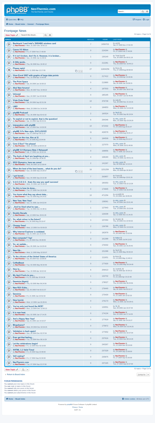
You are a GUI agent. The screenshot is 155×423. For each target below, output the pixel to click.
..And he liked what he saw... (26, 207)
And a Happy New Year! (24, 319)
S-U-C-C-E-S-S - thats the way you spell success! (35, 182)
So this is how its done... (24, 188)
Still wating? (19, 356)
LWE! (15, 106)
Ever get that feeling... (23, 337)
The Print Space (20, 82)
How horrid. (18, 300)
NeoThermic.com (21, 362)
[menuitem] (20, 19)
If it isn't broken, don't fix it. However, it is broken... (37, 56)
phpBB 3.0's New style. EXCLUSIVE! (30, 131)
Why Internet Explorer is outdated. (29, 232)
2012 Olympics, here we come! (27, 162)
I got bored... (19, 176)
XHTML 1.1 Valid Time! (23, 350)
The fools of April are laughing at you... (31, 156)
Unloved (17, 94)
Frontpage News (15, 30)
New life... (17, 250)
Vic (116, 306)
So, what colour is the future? (27, 219)
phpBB (69, 404)
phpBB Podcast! (20, 113)
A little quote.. (19, 62)
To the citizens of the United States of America (34, 256)
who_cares (119, 119)
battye (117, 238)
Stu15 (117, 112)
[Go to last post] (119, 43)
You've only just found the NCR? (28, 306)
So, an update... (20, 244)
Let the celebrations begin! (25, 343)
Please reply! (19, 68)
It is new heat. (19, 312)
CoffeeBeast (18, 263)
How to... (17, 269)
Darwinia (17, 294)
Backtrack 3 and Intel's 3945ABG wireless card (34, 43)
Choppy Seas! (19, 225)
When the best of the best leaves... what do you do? (37, 169)
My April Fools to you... (24, 275)
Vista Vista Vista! (21, 100)
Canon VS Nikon (20, 50)
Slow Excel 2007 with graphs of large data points (36, 75)
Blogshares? (19, 325)
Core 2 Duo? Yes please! (24, 144)
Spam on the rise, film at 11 (26, 137)
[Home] (18, 10)
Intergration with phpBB (24, 125)
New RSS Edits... (21, 288)
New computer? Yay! (22, 238)
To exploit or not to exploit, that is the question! (35, 119)
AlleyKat (118, 168)
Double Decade (20, 213)
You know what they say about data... (30, 194)
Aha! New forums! (21, 88)
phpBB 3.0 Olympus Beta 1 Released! (30, 150)
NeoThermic (20, 45)
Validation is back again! (24, 331)
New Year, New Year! (22, 201)
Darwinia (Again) (20, 281)
